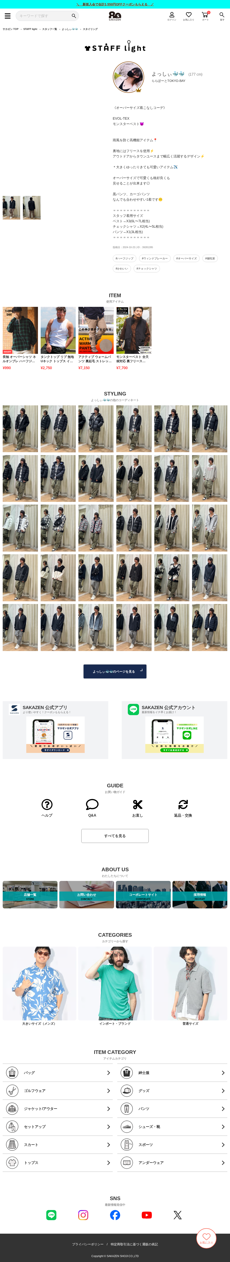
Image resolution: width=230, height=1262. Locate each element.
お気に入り (189, 19)
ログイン (171, 19)
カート (205, 19)
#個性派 (210, 258)
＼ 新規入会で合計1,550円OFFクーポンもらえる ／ (115, 4)
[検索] (74, 16)
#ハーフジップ (124, 258)
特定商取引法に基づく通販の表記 (134, 1244)
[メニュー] (8, 16)
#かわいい (122, 268)
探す (222, 19)
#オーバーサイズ (186, 258)
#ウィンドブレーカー (155, 258)
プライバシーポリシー (88, 1244)
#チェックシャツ (147, 268)
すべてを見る (115, 836)
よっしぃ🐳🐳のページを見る (114, 671)
